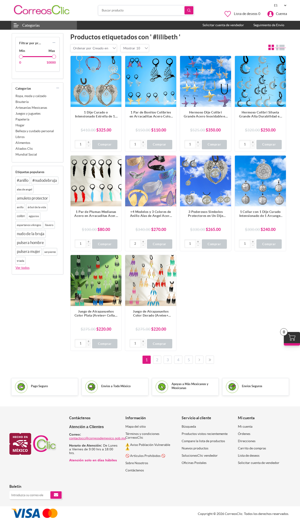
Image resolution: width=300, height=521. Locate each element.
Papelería (22, 119)
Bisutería (22, 102)
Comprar (105, 144)
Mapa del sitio (135, 426)
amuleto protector (32, 198)
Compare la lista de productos (203, 441)
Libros (20, 137)
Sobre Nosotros (136, 463)
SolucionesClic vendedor (200, 455)
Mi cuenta (245, 426)
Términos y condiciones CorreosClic (142, 435)
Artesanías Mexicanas (31, 107)
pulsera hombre (30, 242)
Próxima (199, 360)
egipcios (34, 216)
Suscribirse (56, 495)
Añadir (115, 61)
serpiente (50, 251)
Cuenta (281, 14)
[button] (88, 142)
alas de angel (24, 189)
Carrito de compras (252, 448)
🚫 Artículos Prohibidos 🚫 (145, 456)
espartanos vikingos (29, 224)
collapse (54, 42)
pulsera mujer (28, 251)
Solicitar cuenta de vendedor (258, 463)
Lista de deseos (248, 455)
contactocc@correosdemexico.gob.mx (97, 438)
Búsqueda (188, 10)
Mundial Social (26, 154)
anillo (20, 207)
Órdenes (244, 434)
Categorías (31, 25)
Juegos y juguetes (28, 113)
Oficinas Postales (194, 463)
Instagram (25, 477)
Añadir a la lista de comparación (115, 71)
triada (20, 260)
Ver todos (22, 268)
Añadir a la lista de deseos (115, 80)
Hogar (20, 125)
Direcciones (246, 441)
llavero (49, 224)
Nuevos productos (195, 448)
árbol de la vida (37, 207)
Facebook (15, 477)
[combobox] (100, 48)
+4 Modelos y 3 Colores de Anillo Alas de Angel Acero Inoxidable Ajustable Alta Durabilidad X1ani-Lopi (151, 214)
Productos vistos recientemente (205, 434)
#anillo (22, 180)
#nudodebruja (44, 180)
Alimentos (22, 143)
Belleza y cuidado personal (34, 131)
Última (210, 360)
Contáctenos (134, 470)
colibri (21, 216)
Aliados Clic (24, 148)
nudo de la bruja (30, 234)
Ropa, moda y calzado (30, 96)
